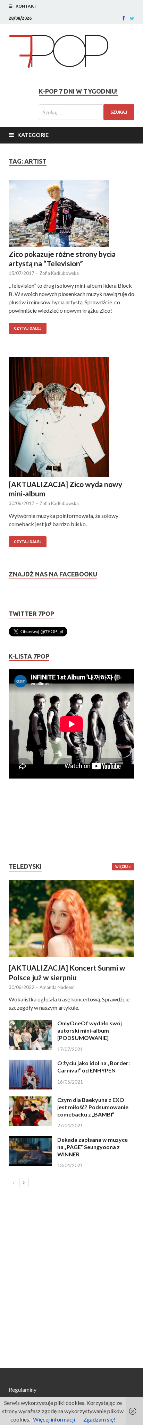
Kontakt (26, 6)
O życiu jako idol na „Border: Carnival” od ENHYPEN (93, 1067)
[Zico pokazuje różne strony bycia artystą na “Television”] (71, 214)
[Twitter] (132, 18)
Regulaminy (22, 1389)
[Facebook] (123, 18)
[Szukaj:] (86, 112)
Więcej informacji (54, 1419)
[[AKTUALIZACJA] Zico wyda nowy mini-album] (71, 418)
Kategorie (33, 134)
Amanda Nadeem (57, 987)
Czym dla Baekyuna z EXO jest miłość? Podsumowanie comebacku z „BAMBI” (92, 1107)
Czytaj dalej (27, 328)
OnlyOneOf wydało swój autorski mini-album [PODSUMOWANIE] (89, 1030)
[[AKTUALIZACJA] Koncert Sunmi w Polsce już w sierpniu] (71, 918)
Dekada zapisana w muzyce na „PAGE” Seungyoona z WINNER (92, 1146)
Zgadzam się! (99, 1419)
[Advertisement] (29, 820)
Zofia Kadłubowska (59, 273)
